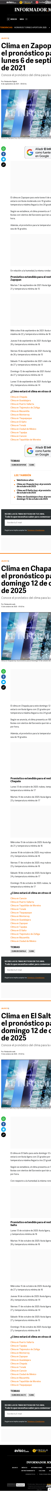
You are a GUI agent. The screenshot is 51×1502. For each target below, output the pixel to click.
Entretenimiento (28, 1471)
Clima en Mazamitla (19, 411)
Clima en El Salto (18, 422)
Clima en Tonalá (18, 426)
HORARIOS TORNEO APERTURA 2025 (30, 28)
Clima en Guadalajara (20, 401)
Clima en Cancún (18, 436)
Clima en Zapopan (19, 924)
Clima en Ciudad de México (23, 429)
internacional (36, 1467)
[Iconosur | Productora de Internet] (11, 1484)
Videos (13, 19)
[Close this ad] (49, 1489)
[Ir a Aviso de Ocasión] (21, 1449)
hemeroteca (30, 1474)
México (24, 1467)
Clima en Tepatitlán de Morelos (25, 440)
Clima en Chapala (18, 397)
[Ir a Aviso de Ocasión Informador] (11, 1)
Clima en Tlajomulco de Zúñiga (25, 408)
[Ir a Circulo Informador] (24, 1)
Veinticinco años (25, 480)
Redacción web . (10, 604)
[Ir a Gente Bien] (38, 1)
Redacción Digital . (10, 81)
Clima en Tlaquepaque (21, 418)
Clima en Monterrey (20, 415)
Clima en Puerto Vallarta (22, 404)
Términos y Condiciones (35, 530)
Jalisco (4, 38)
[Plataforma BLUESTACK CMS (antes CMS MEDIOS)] (20, 1484)
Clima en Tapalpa (18, 433)
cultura (42, 1471)
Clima (31, 465)
